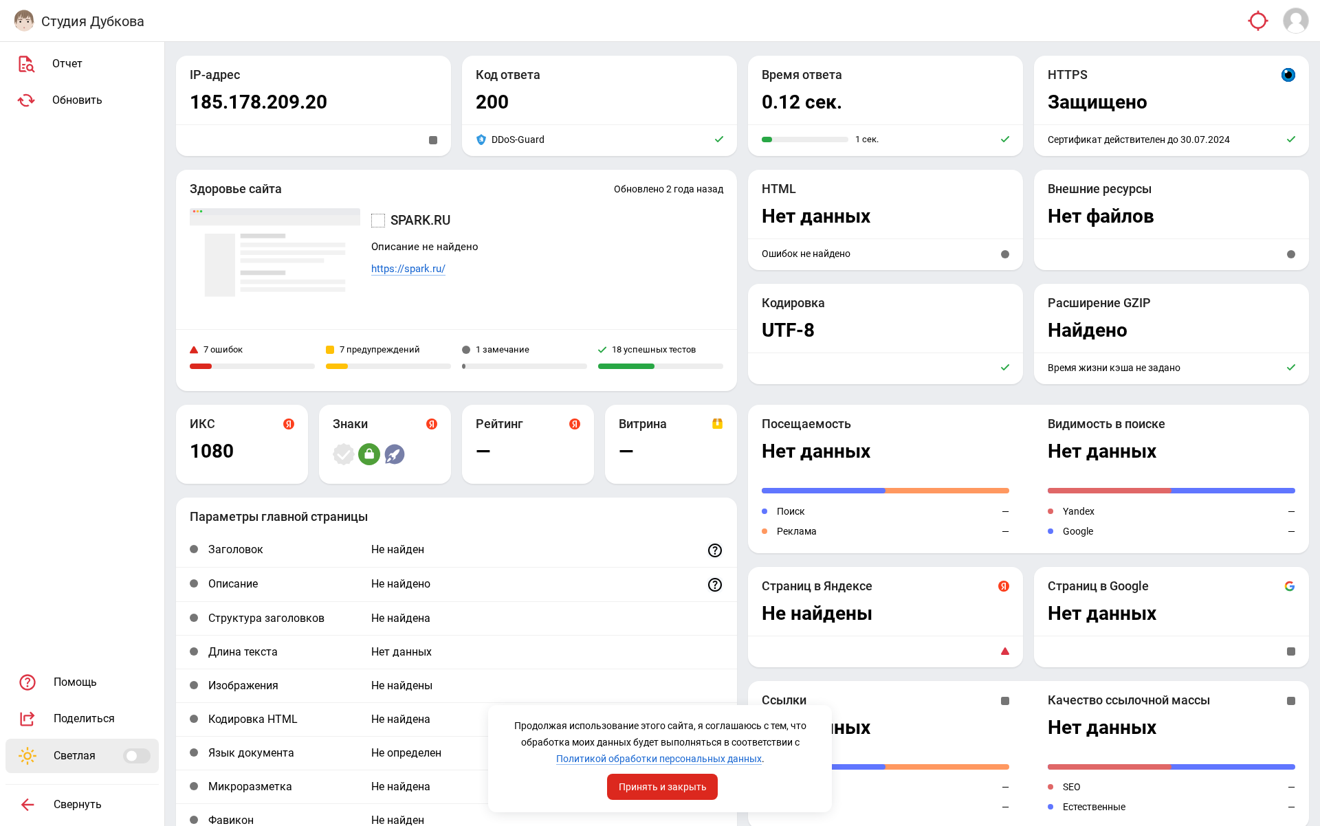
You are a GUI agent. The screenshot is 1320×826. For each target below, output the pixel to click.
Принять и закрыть (663, 786)
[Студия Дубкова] (24, 21)
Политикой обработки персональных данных (659, 758)
